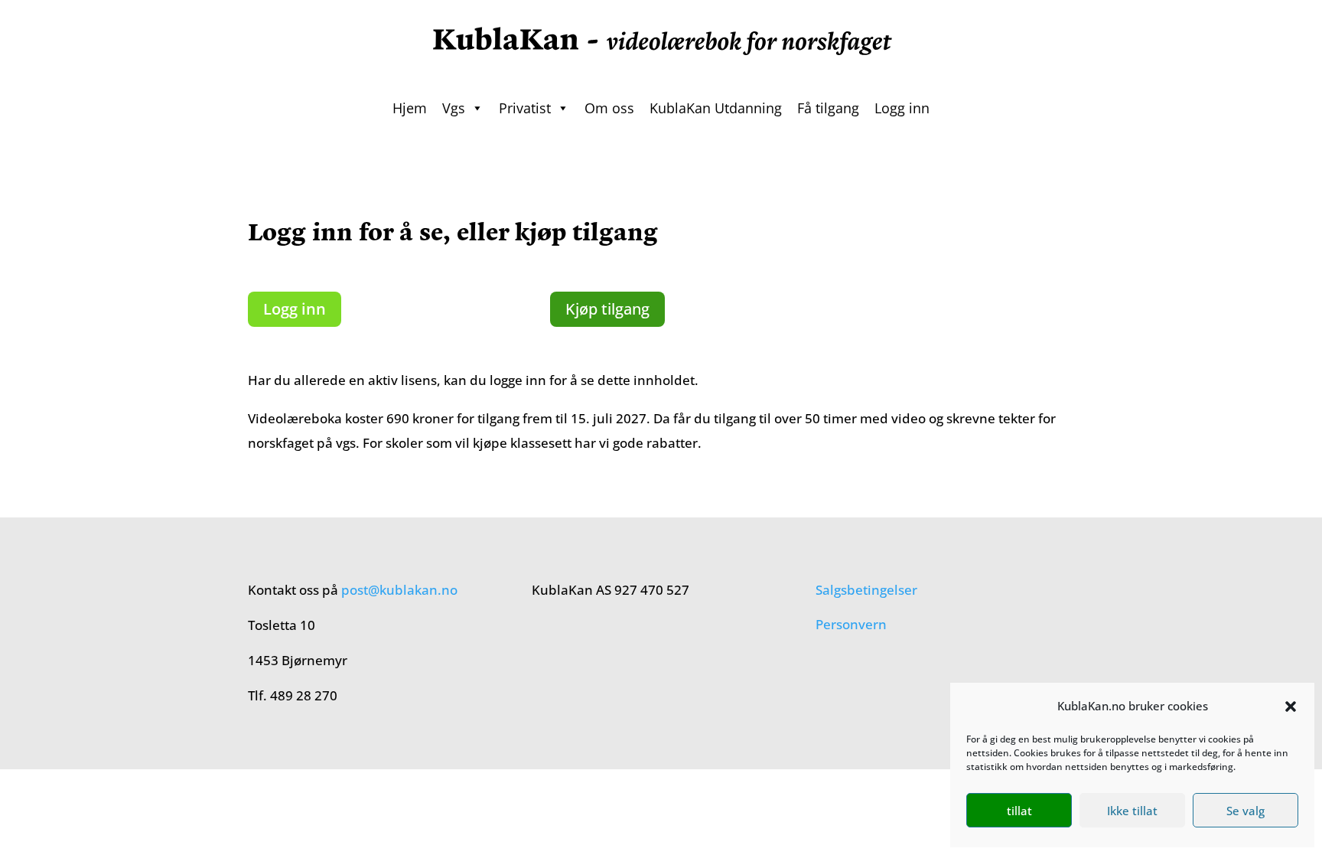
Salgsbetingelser (866, 590)
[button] (1290, 706)
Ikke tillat (1132, 810)
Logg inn (902, 108)
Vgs (453, 108)
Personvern (851, 624)
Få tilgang (828, 108)
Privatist (525, 108)
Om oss (609, 108)
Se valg (1245, 810)
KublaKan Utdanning (716, 108)
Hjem (409, 108)
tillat (1019, 810)
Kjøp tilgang (607, 309)
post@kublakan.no (399, 590)
